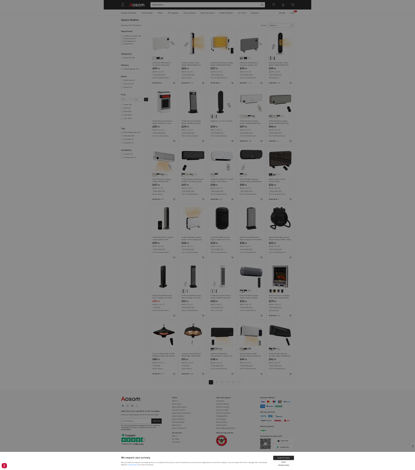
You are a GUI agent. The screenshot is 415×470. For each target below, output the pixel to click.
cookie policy (133, 465)
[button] (4, 465)
